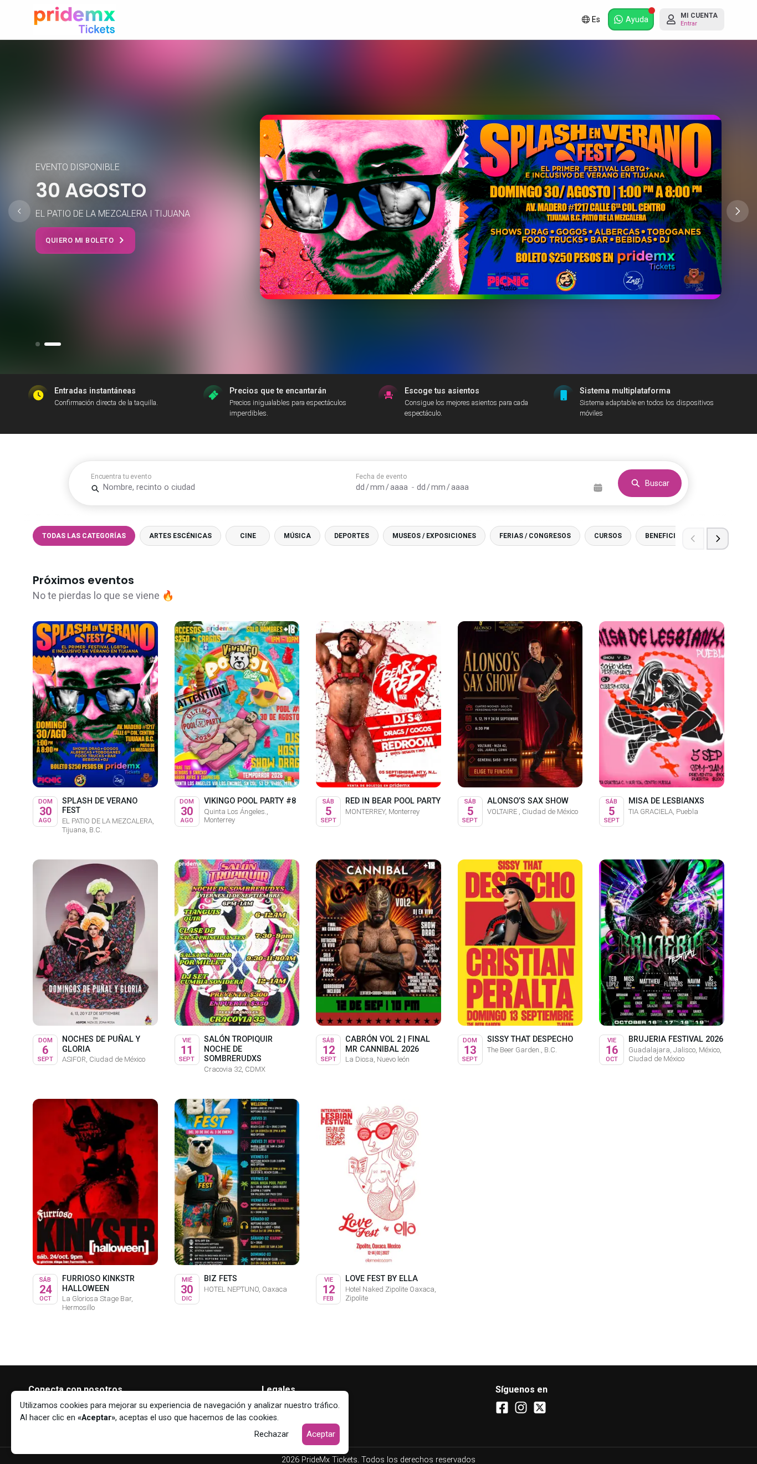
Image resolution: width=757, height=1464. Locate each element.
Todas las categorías (84, 536)
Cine (248, 536)
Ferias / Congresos (535, 536)
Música (297, 536)
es (596, 19)
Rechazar (271, 1434)
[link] (74, 19)
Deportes (351, 536)
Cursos (608, 536)
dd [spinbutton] (360, 487)
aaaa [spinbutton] (399, 487)
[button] (631, 19)
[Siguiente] (718, 539)
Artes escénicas (180, 536)
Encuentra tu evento (121, 476)
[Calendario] (598, 487)
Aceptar (320, 1434)
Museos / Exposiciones (434, 536)
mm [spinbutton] (377, 487)
